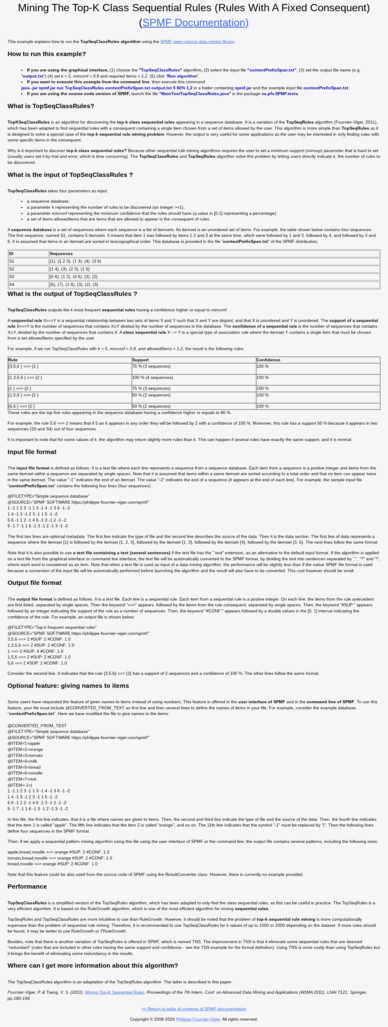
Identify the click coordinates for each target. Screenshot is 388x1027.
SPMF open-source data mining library (197, 41)
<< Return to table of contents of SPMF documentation (194, 1008)
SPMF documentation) (195, 22)
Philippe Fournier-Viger (198, 1019)
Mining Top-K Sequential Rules (114, 992)
